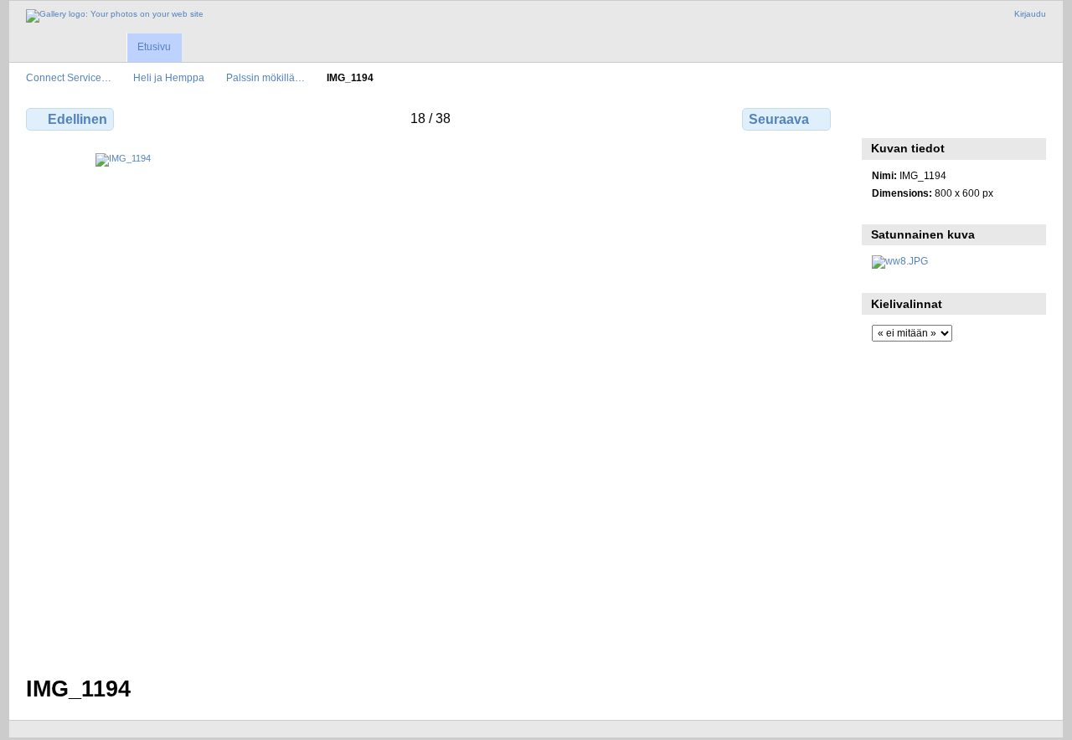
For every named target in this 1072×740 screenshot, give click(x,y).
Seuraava (779, 119)
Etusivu (154, 47)
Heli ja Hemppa (168, 77)
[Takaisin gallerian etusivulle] (115, 16)
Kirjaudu (1030, 13)
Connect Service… (68, 77)
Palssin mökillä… (265, 77)
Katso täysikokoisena (881, 117)
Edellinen (77, 119)
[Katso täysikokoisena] (430, 404)
